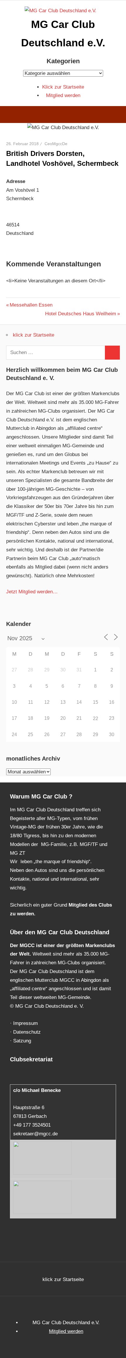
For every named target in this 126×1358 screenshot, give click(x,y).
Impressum (25, 1023)
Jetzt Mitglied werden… (32, 591)
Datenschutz (27, 1032)
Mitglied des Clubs (90, 905)
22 (95, 718)
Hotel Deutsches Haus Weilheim (80, 313)
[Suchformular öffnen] (117, 115)
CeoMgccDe (56, 143)
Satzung (22, 1041)
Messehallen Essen (30, 305)
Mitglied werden (63, 95)
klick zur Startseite (33, 335)
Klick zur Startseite (63, 87)
